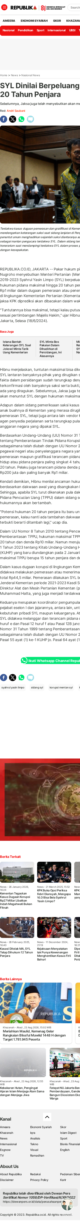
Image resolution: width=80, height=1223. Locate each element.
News (14, 75)
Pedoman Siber (70, 1174)
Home (3, 75)
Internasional (57, 30)
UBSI (72, 30)
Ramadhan (37, 1155)
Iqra (32, 1132)
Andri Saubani (16, 110)
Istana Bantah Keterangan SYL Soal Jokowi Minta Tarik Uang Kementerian (17, 347)
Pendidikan (25, 30)
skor (57, 20)
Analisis (35, 1138)
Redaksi (35, 1174)
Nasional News (30, 75)
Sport (40, 30)
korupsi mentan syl (61, 687)
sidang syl (37, 687)
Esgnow (5, 1149)
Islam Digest (68, 1132)
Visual (34, 1149)
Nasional (9, 30)
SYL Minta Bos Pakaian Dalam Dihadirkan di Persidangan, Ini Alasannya (51, 349)
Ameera (5, 1127)
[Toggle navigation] (4, 7)
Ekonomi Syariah (34, 20)
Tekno (34, 1144)
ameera (9, 20)
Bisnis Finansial (70, 1144)
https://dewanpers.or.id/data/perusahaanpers (33, 1201)
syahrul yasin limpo (12, 687)
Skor (63, 1127)
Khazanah (6, 1132)
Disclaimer (7, 1180)
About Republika (11, 1174)
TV (2, 1155)
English (65, 1149)
